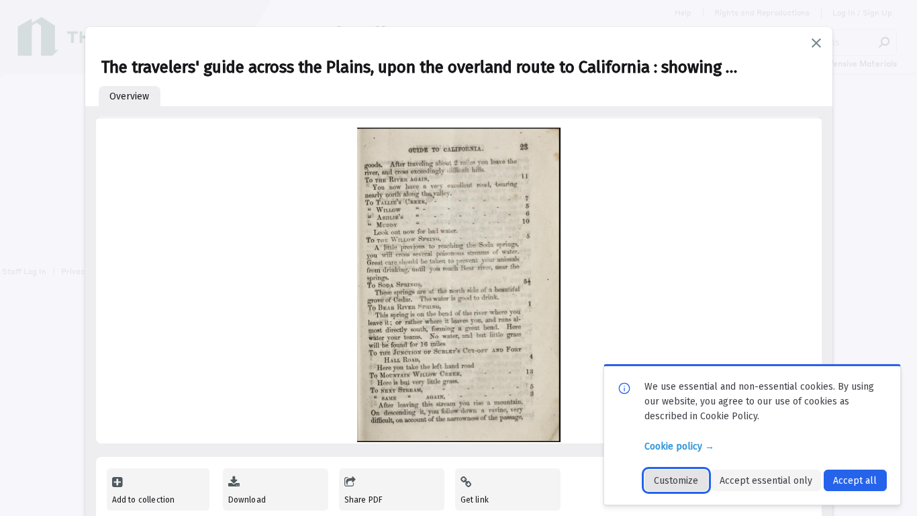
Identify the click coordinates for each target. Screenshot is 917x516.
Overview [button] (129, 96)
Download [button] (247, 500)
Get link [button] (475, 500)
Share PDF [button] (363, 500)
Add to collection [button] (143, 500)
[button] (816, 43)
